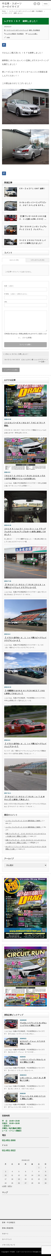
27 (25, 1183)
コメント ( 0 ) (13, 260)
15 (39, 1175)
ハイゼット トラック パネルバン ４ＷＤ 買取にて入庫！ (33, 1061)
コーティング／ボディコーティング (20, 11)
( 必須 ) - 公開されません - (16, 294)
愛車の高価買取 (7, 1228)
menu (45, 3)
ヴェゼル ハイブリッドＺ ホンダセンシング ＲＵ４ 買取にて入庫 (33, 1024)
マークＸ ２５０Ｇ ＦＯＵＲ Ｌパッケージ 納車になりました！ (32, 241)
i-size (8, 37)
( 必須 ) (8, 286)
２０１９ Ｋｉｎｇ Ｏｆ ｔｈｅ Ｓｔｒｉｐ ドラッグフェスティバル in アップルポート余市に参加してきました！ (25, 531)
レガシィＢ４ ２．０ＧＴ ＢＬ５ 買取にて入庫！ (33, 1079)
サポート (5, 1234)
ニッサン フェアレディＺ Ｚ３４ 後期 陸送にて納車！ (23, 820)
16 (45, 1175)
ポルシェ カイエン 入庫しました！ (17, 354)
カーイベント (7, 1239)
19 (19, 1179)
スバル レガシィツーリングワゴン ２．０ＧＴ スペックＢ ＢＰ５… (32, 203)
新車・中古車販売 (37, 11)
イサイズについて (8, 1245)
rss (34, 3)
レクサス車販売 (11, 33)
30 (45, 1183)
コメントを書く (33, 33)
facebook (38, 3)
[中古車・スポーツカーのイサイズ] (12, 5)
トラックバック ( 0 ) (37, 260)
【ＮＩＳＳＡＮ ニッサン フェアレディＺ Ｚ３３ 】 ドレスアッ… (33, 228)
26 (19, 1183)
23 (45, 1179)
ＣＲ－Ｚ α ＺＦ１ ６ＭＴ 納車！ (32, 188)
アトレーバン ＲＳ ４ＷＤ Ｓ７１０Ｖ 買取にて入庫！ (33, 1097)
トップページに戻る (11, 370)
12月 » (10, 1186)
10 (5, 1175)
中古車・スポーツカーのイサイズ (21, 1252)
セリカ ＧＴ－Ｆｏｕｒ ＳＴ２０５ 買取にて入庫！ (32, 1042)
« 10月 (4, 1186)
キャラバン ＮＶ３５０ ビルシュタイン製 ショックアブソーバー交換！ (25, 360)
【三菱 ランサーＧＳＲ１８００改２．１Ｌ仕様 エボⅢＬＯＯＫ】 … (32, 217)
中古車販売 (20, 33)
